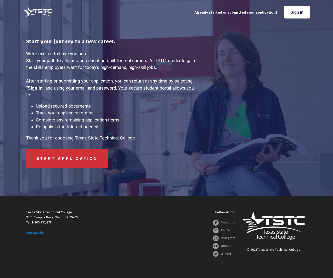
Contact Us (35, 232)
